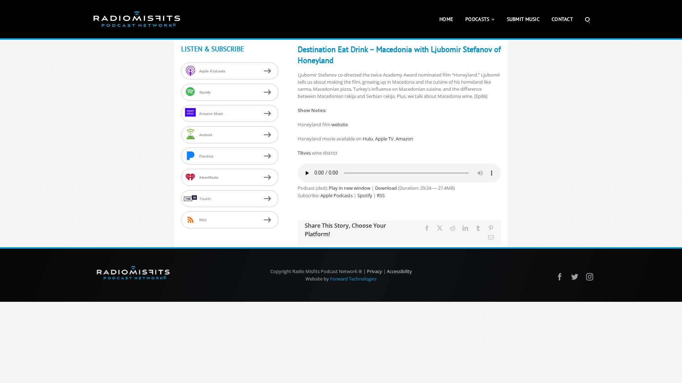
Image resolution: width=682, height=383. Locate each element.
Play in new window (349, 188)
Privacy (374, 271)
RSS (381, 195)
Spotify (364, 195)
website (339, 124)
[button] (587, 19)
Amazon (404, 138)
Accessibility (399, 271)
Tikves (305, 153)
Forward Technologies (353, 279)
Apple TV (384, 138)
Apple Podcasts (336, 195)
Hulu (368, 138)
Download (386, 188)
